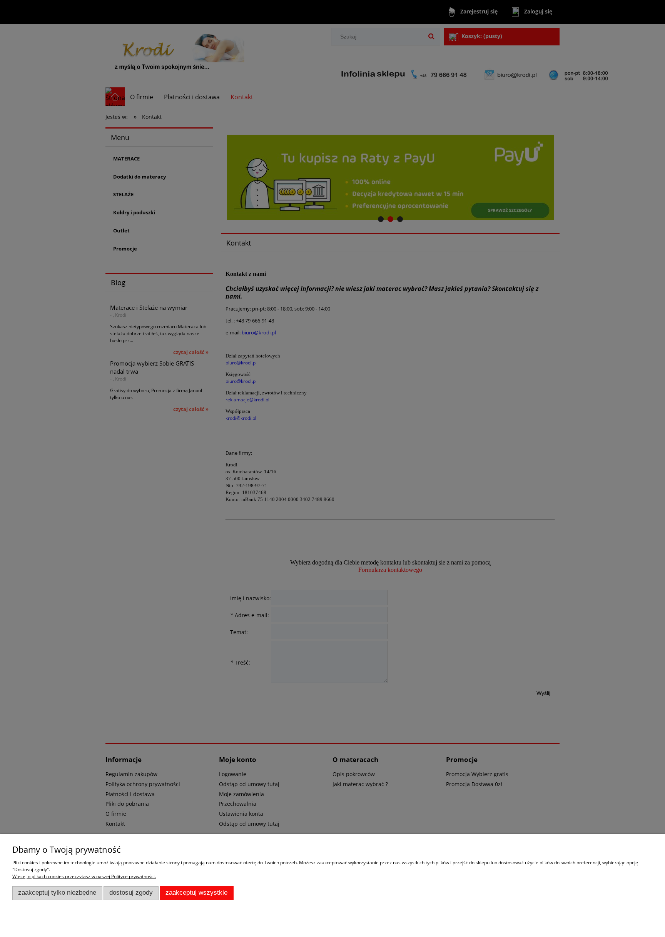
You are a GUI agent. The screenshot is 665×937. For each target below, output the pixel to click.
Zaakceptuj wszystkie (196, 892)
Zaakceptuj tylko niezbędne (57, 892)
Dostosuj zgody (131, 892)
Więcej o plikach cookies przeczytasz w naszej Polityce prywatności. (84, 876)
